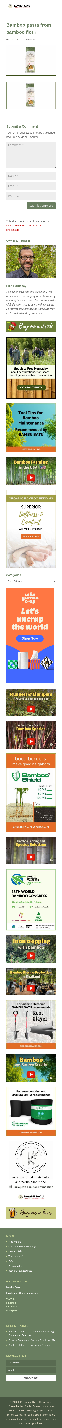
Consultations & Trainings (22, 1246)
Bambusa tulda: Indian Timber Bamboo (29, 1344)
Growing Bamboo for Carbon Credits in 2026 (31, 1340)
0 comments (28, 39)
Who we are (14, 1241)
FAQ (10, 1261)
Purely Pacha (15, 1406)
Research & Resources (20, 1270)
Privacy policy (15, 1265)
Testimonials (15, 1251)
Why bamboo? (15, 1256)
